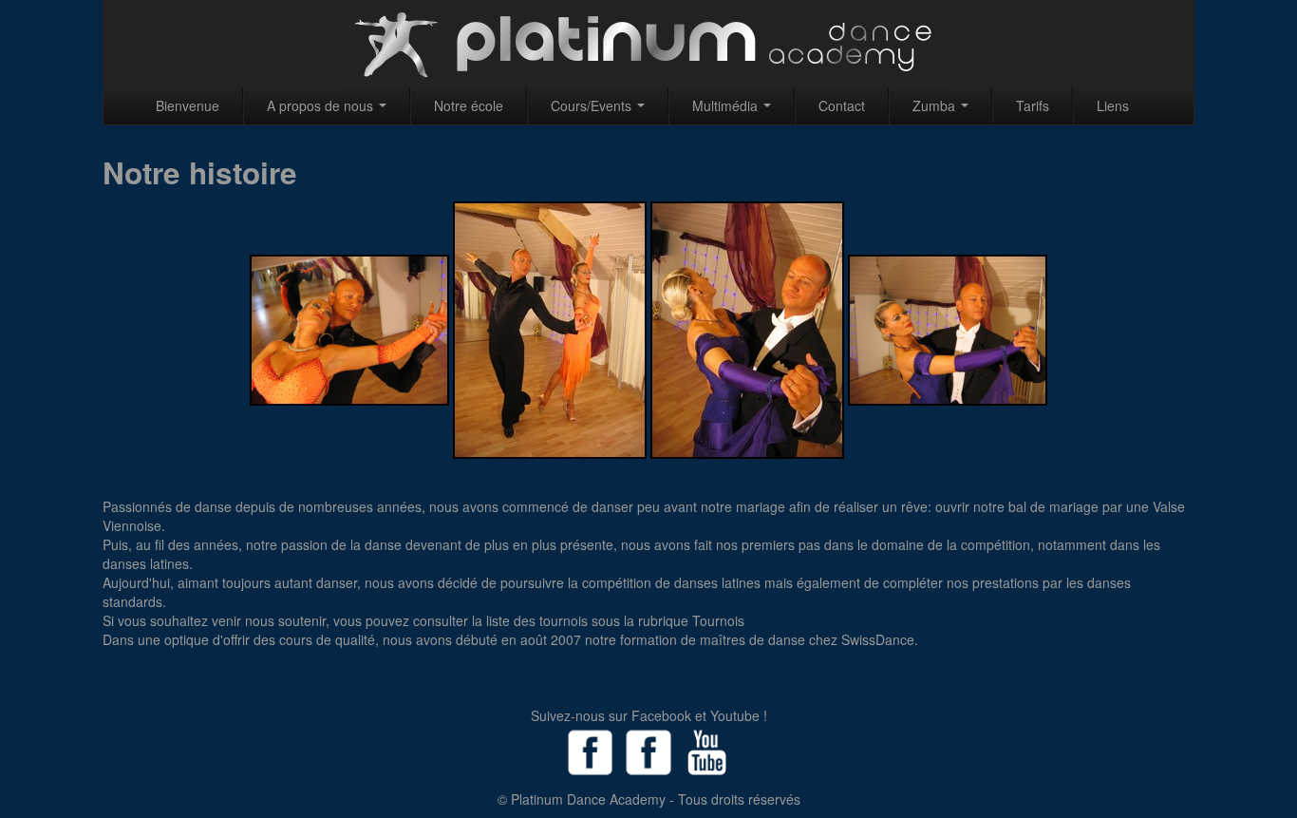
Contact (841, 105)
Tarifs (1032, 105)
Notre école (468, 105)
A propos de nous (322, 105)
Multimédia (726, 105)
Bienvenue (187, 105)
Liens (1113, 105)
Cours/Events (593, 105)
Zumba (935, 105)
